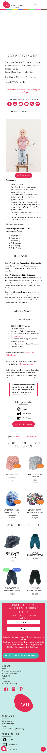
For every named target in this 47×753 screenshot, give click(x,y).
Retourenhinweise (17, 336)
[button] (9, 104)
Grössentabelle (7, 721)
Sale (36, 436)
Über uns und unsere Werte (11, 671)
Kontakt (4, 726)
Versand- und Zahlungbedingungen (20, 353)
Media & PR (6, 676)
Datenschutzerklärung (9, 683)
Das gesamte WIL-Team (10, 673)
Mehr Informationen (25, 424)
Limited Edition (18, 436)
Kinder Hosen (29, 436)
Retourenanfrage (8, 723)
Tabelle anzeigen (25, 175)
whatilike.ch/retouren (25, 364)
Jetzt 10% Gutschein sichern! (22, 655)
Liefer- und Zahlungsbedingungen (13, 729)
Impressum (6, 681)
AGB (3, 678)
